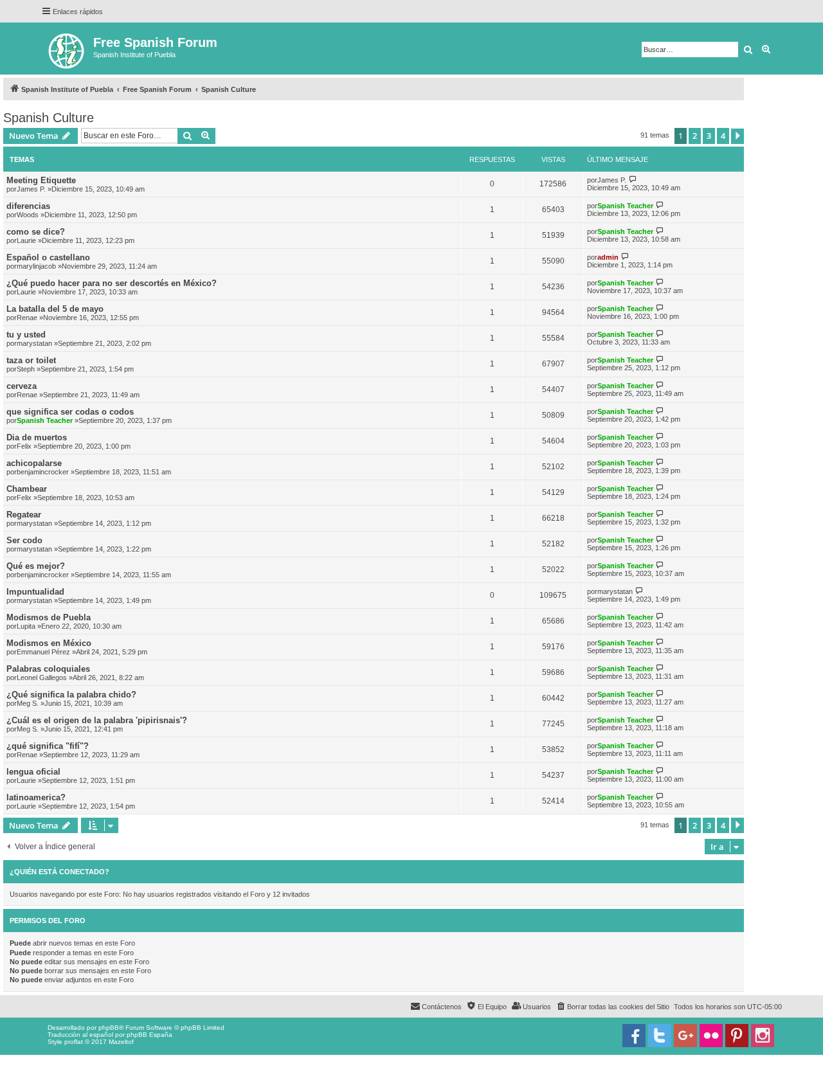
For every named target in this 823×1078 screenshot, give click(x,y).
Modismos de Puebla (48, 617)
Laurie (26, 240)
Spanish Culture (48, 118)
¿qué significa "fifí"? (47, 746)
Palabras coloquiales (48, 669)
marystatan (34, 343)
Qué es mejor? (35, 566)
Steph (26, 369)
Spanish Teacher (625, 206)
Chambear (26, 489)
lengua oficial (33, 772)
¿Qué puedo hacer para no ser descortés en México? (111, 283)
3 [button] (709, 135)
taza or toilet (31, 360)
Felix (24, 446)
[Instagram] (762, 1035)
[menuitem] (612, 1006)
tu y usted (26, 334)
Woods (28, 215)
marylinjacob (36, 266)
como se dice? (35, 232)
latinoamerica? (36, 797)
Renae (27, 317)
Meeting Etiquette (41, 180)
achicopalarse (34, 463)
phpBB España (149, 1034)
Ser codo (24, 540)
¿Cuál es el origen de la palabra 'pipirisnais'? (96, 720)
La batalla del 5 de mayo (55, 309)
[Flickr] (711, 1035)
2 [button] (694, 135)
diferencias (28, 206)
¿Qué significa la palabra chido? (71, 694)
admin (608, 257)
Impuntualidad (35, 592)
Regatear (23, 514)
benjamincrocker (43, 472)
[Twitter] (659, 1035)
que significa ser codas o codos (70, 412)
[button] (737, 136)
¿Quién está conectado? (59, 872)
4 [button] (723, 135)
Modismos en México (48, 643)
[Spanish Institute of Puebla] (67, 48)
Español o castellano (48, 257)
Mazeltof (121, 1041)
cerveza (21, 386)
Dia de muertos (36, 437)
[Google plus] (685, 1035)
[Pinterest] (736, 1035)
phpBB (108, 1027)
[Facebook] (634, 1035)
